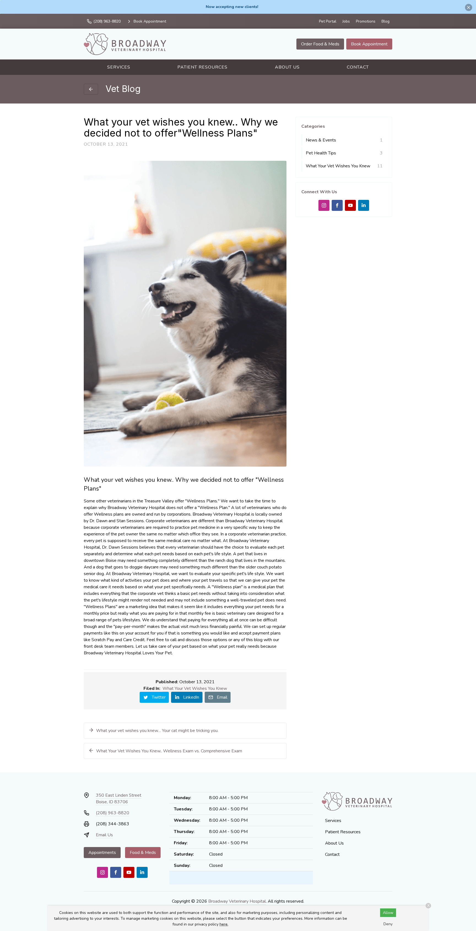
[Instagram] (323, 205)
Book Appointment (369, 44)
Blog (386, 21)
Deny (388, 924)
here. (224, 924)
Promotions (365, 21)
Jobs (346, 21)
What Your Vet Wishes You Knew (195, 688)
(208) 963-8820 (112, 813)
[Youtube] (350, 205)
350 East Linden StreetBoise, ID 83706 (118, 798)
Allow (388, 912)
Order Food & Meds (320, 44)
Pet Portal (327, 21)
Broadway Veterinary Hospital (237, 901)
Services (118, 67)
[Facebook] (337, 205)
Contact (358, 67)
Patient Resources (202, 67)
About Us (287, 67)
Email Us (104, 835)
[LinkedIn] (363, 205)
